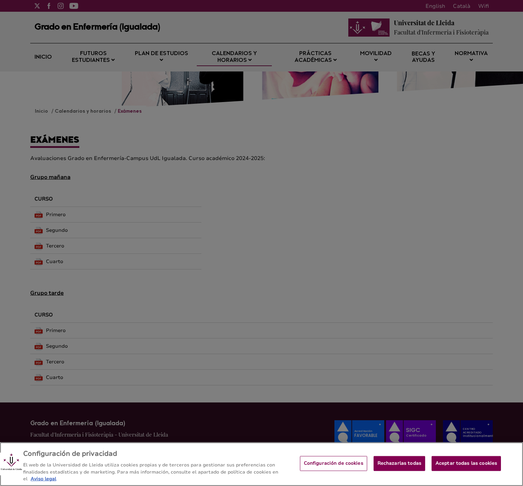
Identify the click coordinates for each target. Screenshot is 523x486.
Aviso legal (43, 478)
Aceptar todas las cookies (466, 463)
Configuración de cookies (333, 463)
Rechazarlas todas (399, 463)
